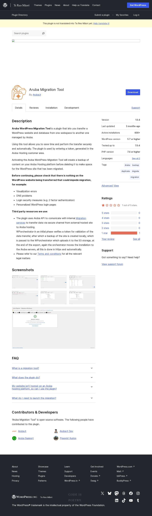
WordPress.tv (72, 480)
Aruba (127, 165)
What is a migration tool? (25, 368)
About (15, 466)
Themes (42, 471)
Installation (51, 107)
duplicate (126, 171)
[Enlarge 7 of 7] (91, 310)
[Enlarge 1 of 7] (34, 279)
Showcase (43, 466)
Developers (70, 476)
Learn (67, 466)
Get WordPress (138, 5)
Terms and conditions (49, 253)
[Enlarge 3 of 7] (91, 279)
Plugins (41, 476)
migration (135, 177)
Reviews (34, 107)
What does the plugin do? (26, 377)
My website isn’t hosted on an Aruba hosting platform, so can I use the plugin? (34, 387)
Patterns (42, 480)
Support (136, 107)
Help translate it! (101, 23)
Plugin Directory (20, 15)
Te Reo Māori (46, 497)
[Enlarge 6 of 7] (91, 294)
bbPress (122, 476)
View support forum (112, 264)
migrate (135, 171)
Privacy (15, 480)
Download (133, 92)
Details (18, 107)
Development (71, 107)
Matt (120, 471)
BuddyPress (124, 480)
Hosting (15, 476)
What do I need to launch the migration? (34, 398)
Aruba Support (26, 438)
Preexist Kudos (68, 438)
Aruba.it (37, 94)
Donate (95, 476)
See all (136, 238)
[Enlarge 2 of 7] (62, 279)
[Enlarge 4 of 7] (34, 294)
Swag (95, 480)
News (14, 471)
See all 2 (136, 158)
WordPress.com (126, 466)
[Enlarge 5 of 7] (62, 294)
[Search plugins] (43, 33)
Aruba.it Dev (66, 431)
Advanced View (110, 185)
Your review (108, 238)
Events (94, 471)
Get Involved (97, 466)
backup (135, 165)
